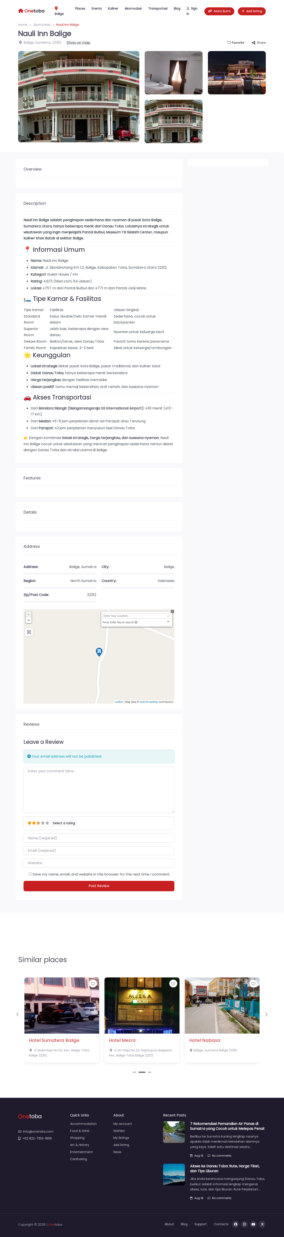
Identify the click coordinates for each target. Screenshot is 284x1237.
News (117, 1152)
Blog (177, 8)
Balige (59, 14)
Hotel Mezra (122, 1040)
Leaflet (119, 701)
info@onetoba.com (38, 1131)
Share (261, 42)
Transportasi (158, 8)
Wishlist (119, 1131)
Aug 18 (198, 1198)
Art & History (79, 1145)
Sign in (192, 11)
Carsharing (78, 1159)
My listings (121, 1138)
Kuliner (113, 8)
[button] (17, 1014)
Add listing (254, 11)
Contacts (221, 1224)
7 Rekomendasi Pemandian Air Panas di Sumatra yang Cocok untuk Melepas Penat (227, 1126)
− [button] (29, 620)
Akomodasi (133, 8)
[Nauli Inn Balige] (99, 652)
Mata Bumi (222, 11)
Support (201, 1224)
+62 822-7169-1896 (37, 1138)
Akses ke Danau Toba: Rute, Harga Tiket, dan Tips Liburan (225, 1168)
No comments (221, 1156)
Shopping (77, 1138)
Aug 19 (198, 1156)
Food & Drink (79, 1131)
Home (23, 24)
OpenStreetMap (149, 701)
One (51, 1224)
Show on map (78, 42)
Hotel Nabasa (204, 1040)
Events (97, 8)
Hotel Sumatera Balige (54, 1040)
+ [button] (29, 614)
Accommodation (83, 1124)
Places (80, 8)
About (169, 1224)
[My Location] (136, 622)
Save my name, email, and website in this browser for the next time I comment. (101, 874)
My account (122, 1124)
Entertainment (81, 1152)
